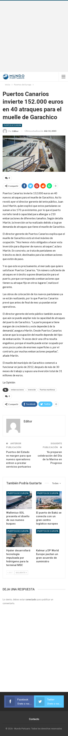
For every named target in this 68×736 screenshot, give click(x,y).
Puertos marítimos (47, 390)
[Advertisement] (34, 36)
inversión (32, 390)
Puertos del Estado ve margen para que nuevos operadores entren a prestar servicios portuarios (18, 459)
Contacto (34, 719)
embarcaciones (17, 390)
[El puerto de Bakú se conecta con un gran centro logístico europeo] (49, 500)
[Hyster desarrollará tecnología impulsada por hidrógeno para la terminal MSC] (19, 538)
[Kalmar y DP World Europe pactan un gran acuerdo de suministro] (49, 538)
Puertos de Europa (12, 125)
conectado (30, 599)
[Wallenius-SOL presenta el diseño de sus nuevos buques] (19, 500)
